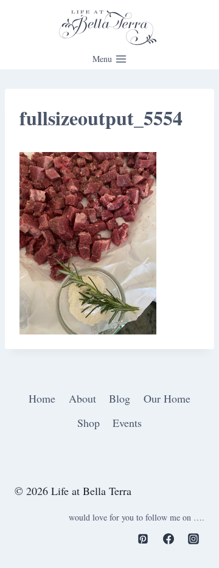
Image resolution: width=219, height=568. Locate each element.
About (82, 398)
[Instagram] (193, 539)
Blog (119, 398)
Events (127, 422)
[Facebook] (168, 539)
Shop (88, 422)
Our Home (167, 398)
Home (42, 398)
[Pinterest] (143, 539)
